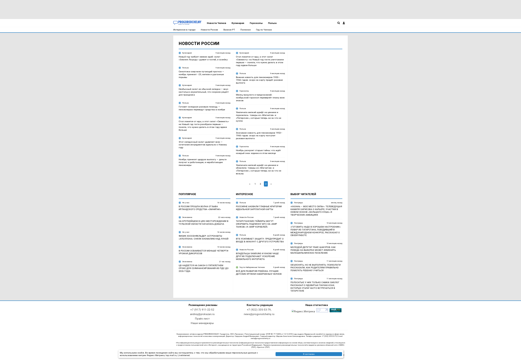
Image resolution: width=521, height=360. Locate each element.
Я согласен (309, 354)
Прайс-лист (202, 318)
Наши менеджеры (202, 323)
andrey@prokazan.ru (202, 314)
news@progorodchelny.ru (259, 314)
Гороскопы (244, 91)
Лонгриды (298, 203)
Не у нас (185, 203)
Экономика (187, 217)
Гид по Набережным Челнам (252, 267)
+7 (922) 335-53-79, (259, 309)
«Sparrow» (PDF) (263, 347)
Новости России (246, 217)
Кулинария (187, 53)
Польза (185, 68)
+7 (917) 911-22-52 (202, 309)
